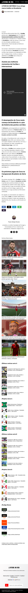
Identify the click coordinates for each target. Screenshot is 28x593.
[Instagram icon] (17, 232)
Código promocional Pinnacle (14, 516)
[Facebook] (4, 207)
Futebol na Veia (5, 543)
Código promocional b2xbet (13, 511)
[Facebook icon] (11, 232)
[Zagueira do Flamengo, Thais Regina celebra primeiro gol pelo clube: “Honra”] (14, 268)
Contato (12, 575)
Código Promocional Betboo (13, 522)
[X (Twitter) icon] (14, 232)
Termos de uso (14, 577)
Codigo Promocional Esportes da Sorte (16, 528)
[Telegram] (14, 207)
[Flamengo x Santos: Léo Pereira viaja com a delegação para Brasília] (14, 248)
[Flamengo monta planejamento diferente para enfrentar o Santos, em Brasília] (14, 348)
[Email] (4, 210)
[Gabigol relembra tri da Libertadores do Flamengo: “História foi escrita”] (14, 288)
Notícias (17, 1)
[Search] (25, 1)
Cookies (22, 575)
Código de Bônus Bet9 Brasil (14, 534)
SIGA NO (10, 579)
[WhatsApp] (19, 207)
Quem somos (6, 575)
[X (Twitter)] (9, 207)
